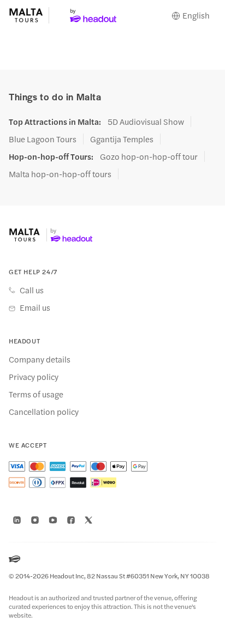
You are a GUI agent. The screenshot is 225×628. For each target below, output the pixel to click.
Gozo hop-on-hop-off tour (149, 156)
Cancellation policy (44, 411)
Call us (32, 290)
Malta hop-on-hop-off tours (60, 173)
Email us (35, 307)
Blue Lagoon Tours (42, 139)
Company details (39, 359)
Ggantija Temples (121, 139)
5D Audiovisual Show (146, 121)
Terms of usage (36, 394)
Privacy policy (33, 376)
